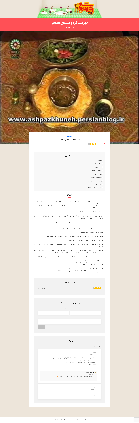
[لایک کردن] (94, 368)
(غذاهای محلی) (69, 136)
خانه (74, 27)
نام (100, 309)
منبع (101, 144)
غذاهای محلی (68, 27)
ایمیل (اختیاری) (65, 309)
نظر (100, 317)
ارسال (41, 327)
